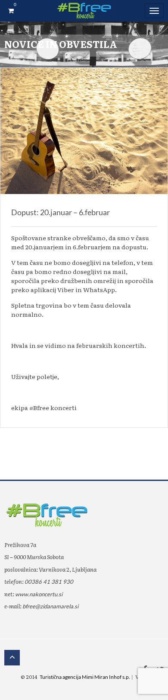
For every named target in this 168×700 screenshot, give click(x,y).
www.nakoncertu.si (38, 594)
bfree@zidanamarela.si (50, 606)
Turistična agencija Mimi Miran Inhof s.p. (85, 677)
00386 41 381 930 (49, 581)
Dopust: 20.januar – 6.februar (60, 212)
